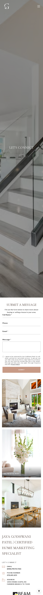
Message (6, 339)
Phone (5, 323)
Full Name (6, 315)
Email (4, 331)
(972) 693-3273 (12, 575)
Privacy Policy (15, 364)
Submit (21, 370)
